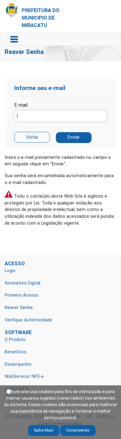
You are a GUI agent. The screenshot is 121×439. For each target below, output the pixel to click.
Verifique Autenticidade (28, 320)
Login (10, 270)
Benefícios (15, 352)
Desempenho (18, 364)
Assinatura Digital (22, 283)
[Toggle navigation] (14, 39)
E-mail (21, 105)
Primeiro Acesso (21, 295)
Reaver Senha (19, 307)
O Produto (15, 339)
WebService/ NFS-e (24, 376)
